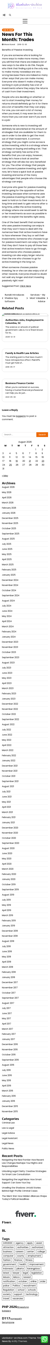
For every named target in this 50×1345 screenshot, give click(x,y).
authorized (37, 1247)
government (9, 1264)
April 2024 (7, 621)
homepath (16, 1318)
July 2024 (6, 605)
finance (18, 1260)
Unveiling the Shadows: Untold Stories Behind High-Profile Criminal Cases (21, 1189)
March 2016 (7, 1090)
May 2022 (6, 739)
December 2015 (10, 1106)
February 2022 (9, 755)
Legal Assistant (10, 1138)
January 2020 (8, 879)
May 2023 (6, 678)
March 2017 (7, 1028)
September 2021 (10, 781)
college (41, 1251)
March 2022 (7, 750)
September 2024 (10, 595)
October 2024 (9, 590)
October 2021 (8, 776)
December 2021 (10, 765)
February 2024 (9, 631)
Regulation (8, 1289)
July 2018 (6, 946)
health (22, 1264)
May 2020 (6, 858)
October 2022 (9, 714)
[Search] (10, 15)
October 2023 (9, 652)
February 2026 (9, 507)
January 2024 (9, 636)
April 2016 (6, 1085)
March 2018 (7, 967)
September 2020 (10, 843)
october (22, 1281)
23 (43, 461)
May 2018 (6, 956)
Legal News (7, 1143)
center (30, 1251)
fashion (7, 1260)
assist (39, 1243)
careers (19, 1251)
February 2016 (9, 1095)
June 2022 (7, 734)
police (6, 1285)
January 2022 (8, 760)
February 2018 (9, 972)
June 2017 (7, 1013)
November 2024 (10, 585)
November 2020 (10, 832)
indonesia (8, 1268)
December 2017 (10, 982)
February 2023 (9, 693)
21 (30, 461)
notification (9, 1281)
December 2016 (10, 1044)
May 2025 (7, 554)
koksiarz (6, 1310)
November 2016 (10, 1049)
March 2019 (7, 915)
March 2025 (8, 564)
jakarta (20, 1268)
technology (32, 1294)
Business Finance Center (19, 383)
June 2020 (7, 853)
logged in (21, 416)
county (20, 1255)
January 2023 (8, 698)
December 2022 (10, 703)
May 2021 (6, 801)
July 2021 (6, 791)
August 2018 (8, 941)
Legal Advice (8, 1133)
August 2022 (8, 724)
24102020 (7, 1243)
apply (30, 1243)
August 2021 (8, 786)
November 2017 (10, 987)
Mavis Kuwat (9, 44)
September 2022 (10, 719)
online (33, 1281)
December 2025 (10, 518)
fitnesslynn (23, 1307)
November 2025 (10, 523)
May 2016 (6, 1080)
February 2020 (9, 874)
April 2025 (7, 559)
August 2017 (8, 1003)
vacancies (17, 1298)
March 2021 (7, 812)
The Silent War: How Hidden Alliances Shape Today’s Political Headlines (24, 1198)
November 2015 (10, 1111)
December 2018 (10, 930)
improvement (37, 1264)
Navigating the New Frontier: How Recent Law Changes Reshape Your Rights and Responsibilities (23, 1162)
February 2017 (9, 1034)
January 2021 (8, 822)
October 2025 (9, 528)
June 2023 (7, 672)
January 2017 (8, 1039)
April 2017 (6, 1023)
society (7, 1294)
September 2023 (10, 657)
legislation (36, 1272)
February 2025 (9, 569)
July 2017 (6, 1008)
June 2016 (7, 1075)
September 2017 (10, 997)
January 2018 (8, 977)
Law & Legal (8, 30)
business (7, 1251)
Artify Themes (19, 1341)
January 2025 (9, 574)
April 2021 (6, 807)
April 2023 (7, 683)
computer (8, 1255)
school (21, 1289)
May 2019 (6, 905)
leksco (16, 1277)
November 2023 (10, 647)
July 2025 (6, 544)
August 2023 (8, 662)
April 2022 (6, 745)
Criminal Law (8, 1122)
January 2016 (8, 1101)
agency (19, 1243)
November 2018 (10, 935)
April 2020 (7, 863)
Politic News (8, 1148)
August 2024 (8, 600)
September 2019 (10, 889)
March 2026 (7, 502)
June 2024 (7, 611)
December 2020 (10, 827)
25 (10, 464)
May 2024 (7, 616)
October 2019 (9, 884)
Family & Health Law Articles (22, 353)
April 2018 (6, 961)
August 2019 (8, 894)
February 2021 (9, 817)
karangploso (33, 1268)
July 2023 (6, 667)
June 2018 (7, 951)
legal (25, 1272)
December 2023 (10, 641)
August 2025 (8, 538)
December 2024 (10, 580)
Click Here (25, 286)
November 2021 (10, 770)
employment (34, 1255)
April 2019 (6, 910)
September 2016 (10, 1059)
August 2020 (8, 848)
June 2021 (7, 796)
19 (17, 461)
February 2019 (9, 920)
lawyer (16, 1272)
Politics (16, 1285)
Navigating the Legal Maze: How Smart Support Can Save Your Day (22, 1181)
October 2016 (9, 1054)
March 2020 (7, 868)
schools (32, 1289)
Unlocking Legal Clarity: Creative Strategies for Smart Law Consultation (24, 1173)
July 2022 (6, 729)
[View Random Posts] (4, 15)
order (43, 1281)
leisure (6, 1277)
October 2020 (9, 838)
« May (5, 475)
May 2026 (6, 492)
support (18, 1294)
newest (27, 1277)
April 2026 (7, 497)
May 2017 (6, 1018)
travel (6, 1298)
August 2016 (8, 1064)
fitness (28, 1260)
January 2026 (8, 512)
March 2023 (7, 688)
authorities (22, 1247)
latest (6, 1272)
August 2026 (8, 487)
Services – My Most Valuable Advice (37, 298)
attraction (8, 1247)
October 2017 (9, 992)
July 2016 (6, 1070)
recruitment (29, 1285)
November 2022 (10, 709)
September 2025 (10, 533)
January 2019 (8, 925)
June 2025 (7, 549)
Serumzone (8, 1322)
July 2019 (6, 899)
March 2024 (8, 626)
